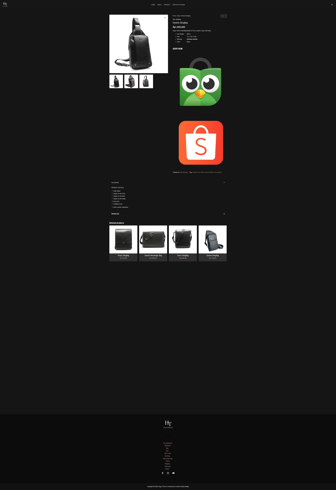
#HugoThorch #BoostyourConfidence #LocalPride (207, 172)
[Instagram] (168, 473)
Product (167, 4)
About (159, 4)
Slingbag (178, 19)
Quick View (123, 252)
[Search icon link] (332, 5)
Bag (178, 16)
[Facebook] (163, 473)
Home (153, 4)
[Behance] (173, 473)
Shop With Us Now (179, 4)
